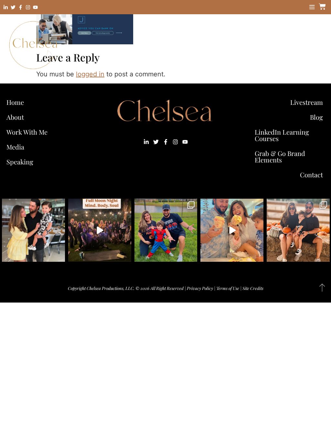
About (15, 117)
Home (15, 102)
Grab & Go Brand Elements (280, 156)
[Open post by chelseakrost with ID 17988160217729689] (231, 230)
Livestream (306, 102)
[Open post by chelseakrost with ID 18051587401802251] (99, 230)
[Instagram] (28, 7)
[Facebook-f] (20, 7)
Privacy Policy (200, 288)
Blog (316, 117)
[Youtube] (35, 7)
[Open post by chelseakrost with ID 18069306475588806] (33, 230)
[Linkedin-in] (5, 7)
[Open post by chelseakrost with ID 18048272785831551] (298, 230)
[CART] (321, 6)
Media (15, 146)
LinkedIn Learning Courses (282, 135)
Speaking (19, 161)
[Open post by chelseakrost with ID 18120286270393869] (166, 230)
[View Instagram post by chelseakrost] (59, 256)
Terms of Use (227, 288)
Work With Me (27, 131)
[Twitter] (13, 7)
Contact (311, 174)
